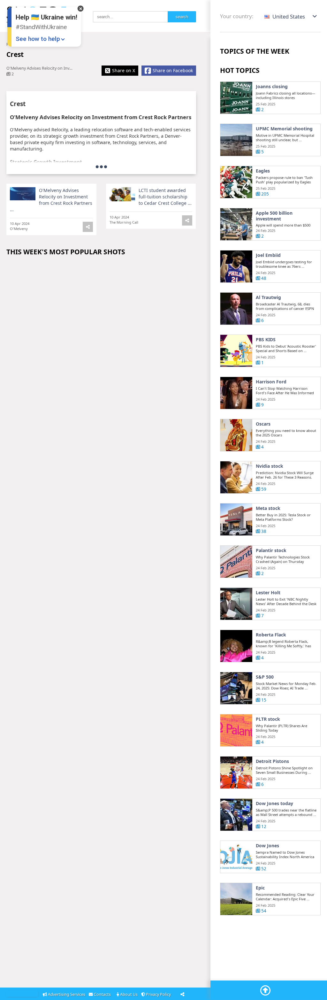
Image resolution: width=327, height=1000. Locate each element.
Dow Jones (267, 846)
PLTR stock (268, 719)
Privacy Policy (159, 994)
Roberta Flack (271, 635)
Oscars (263, 424)
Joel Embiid (268, 255)
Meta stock (268, 508)
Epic (260, 888)
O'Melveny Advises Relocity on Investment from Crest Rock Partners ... (51, 199)
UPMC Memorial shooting (284, 129)
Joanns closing (272, 86)
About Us (129, 994)
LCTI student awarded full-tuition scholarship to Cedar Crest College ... (165, 196)
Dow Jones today (274, 803)
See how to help (38, 38)
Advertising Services (66, 994)
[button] (291, 16)
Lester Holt (268, 593)
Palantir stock (271, 550)
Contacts (103, 994)
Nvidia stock (269, 466)
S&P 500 (265, 677)
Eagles (263, 171)
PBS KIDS (266, 339)
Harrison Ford (271, 382)
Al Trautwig (268, 297)
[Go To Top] (265, 990)
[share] (88, 227)
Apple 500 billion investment (274, 215)
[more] (101, 166)
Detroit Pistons (272, 761)
